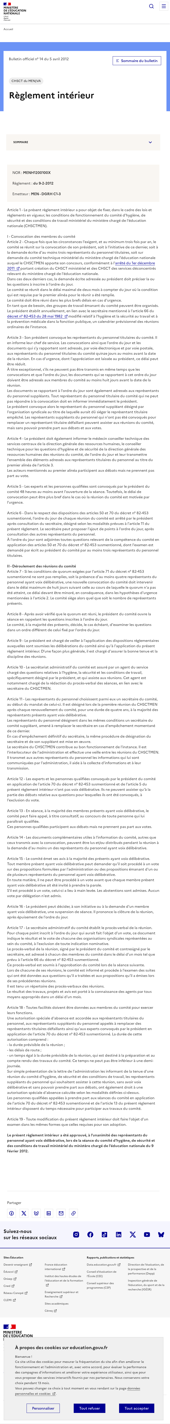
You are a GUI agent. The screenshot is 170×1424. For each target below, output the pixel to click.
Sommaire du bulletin (139, 60)
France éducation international (56, 1267)
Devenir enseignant (16, 1265)
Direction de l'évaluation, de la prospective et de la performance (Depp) (146, 1269)
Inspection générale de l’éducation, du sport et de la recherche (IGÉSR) (146, 1285)
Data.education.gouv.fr (101, 1265)
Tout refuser (89, 1408)
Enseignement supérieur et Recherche (61, 1294)
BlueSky (161, 1234)
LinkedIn (118, 1234)
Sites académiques (56, 1304)
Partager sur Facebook (11, 1213)
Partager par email (61, 1213)
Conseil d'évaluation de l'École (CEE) (101, 1274)
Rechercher (151, 6)
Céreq (49, 1311)
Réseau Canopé (13, 1293)
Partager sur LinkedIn (48, 1213)
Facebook (90, 1234)
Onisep (8, 1279)
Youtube (147, 1234)
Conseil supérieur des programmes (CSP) (100, 1285)
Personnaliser (43, 1408)
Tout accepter (137, 1408)
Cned (7, 1286)
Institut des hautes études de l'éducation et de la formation (64, 1278)
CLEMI (8, 1300)
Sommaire (20, 142)
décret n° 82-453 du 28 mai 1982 (35, 316)
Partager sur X (23, 1213)
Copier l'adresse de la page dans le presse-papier (73, 1213)
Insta (76, 1234)
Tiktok (104, 1234)
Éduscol (9, 1272)
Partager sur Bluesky (36, 1213)
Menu (163, 6)
